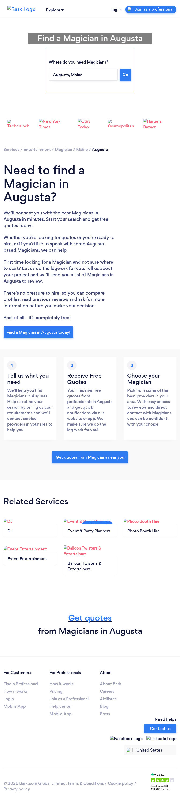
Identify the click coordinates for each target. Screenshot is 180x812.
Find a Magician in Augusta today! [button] (38, 332)
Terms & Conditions (85, 783)
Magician (63, 149)
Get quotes (90, 618)
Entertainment (37, 149)
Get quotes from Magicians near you (90, 457)
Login (9, 699)
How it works (16, 691)
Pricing (56, 691)
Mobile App (15, 706)
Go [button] (125, 74)
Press (105, 714)
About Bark (110, 684)
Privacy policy (17, 789)
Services (11, 149)
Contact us (160, 728)
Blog (104, 706)
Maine (82, 149)
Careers (107, 691)
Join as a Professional (69, 699)
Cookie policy (120, 783)
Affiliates (108, 699)
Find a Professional (21, 684)
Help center (60, 706)
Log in (116, 9)
